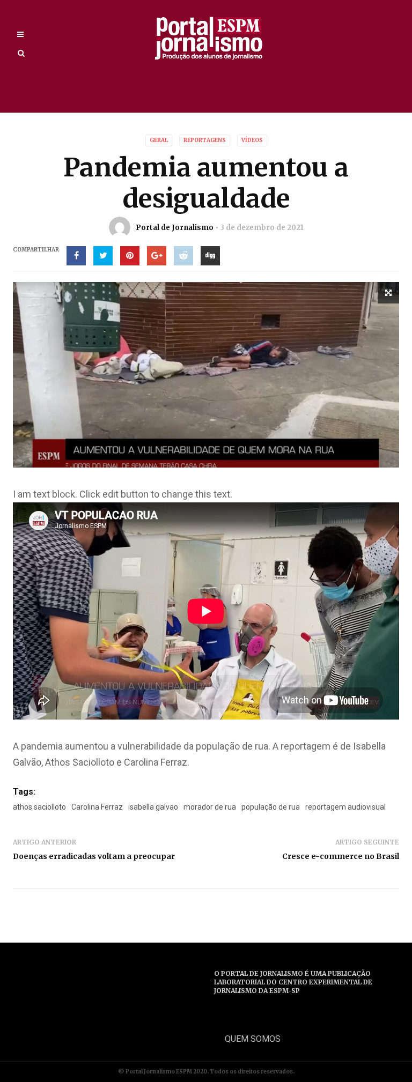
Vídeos (252, 140)
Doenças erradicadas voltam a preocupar (94, 856)
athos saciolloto (39, 807)
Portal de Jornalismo (175, 227)
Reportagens (204, 140)
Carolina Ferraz (97, 807)
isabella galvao (153, 807)
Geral (159, 140)
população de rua (270, 807)
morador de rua (209, 807)
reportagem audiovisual (345, 807)
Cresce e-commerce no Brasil (340, 856)
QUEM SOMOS (253, 1039)
